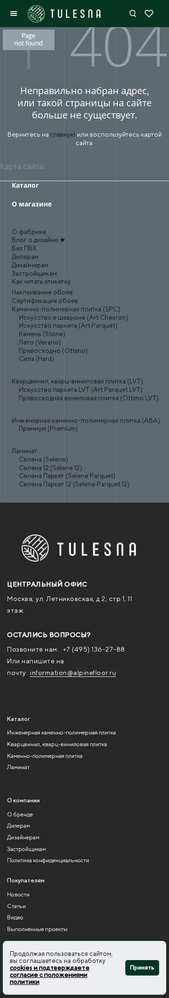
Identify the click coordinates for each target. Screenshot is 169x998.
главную (63, 134)
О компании (23, 800)
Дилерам (25, 256)
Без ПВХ (24, 248)
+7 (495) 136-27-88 (94, 649)
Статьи (16, 906)
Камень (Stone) (42, 334)
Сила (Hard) (36, 358)
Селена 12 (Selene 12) (50, 467)
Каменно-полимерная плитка (45, 755)
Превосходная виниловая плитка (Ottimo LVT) (89, 398)
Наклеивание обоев (42, 292)
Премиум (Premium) (48, 428)
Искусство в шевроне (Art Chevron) (73, 317)
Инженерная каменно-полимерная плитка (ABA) (86, 420)
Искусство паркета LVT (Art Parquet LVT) (81, 389)
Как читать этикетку (41, 281)
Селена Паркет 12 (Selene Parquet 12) (74, 484)
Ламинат (24, 451)
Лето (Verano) (40, 342)
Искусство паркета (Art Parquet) (68, 325)
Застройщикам (34, 273)
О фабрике (29, 231)
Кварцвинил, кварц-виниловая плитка (57, 744)
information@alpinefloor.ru (73, 672)
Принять (142, 967)
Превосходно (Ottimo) (53, 350)
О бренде (20, 814)
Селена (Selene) (43, 459)
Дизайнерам (30, 265)
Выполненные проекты (37, 928)
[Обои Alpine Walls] (71, 548)
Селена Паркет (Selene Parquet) (67, 475)
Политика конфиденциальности (48, 860)
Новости (18, 894)
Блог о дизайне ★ (39, 239)
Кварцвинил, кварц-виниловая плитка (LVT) (77, 381)
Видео (15, 917)
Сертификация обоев (45, 300)
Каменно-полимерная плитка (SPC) (66, 309)
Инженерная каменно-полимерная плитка (61, 732)
